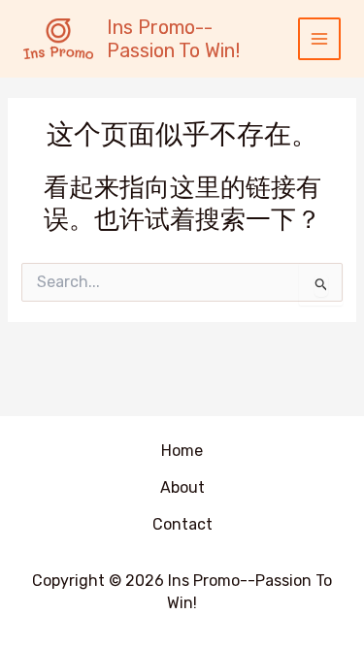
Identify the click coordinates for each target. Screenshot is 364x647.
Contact (182, 524)
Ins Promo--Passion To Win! (173, 39)
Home (182, 450)
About (182, 487)
